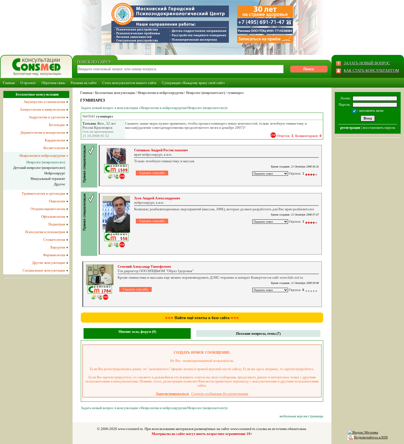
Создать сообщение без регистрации (219, 394)
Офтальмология (53, 216)
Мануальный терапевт (48, 179)
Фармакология (54, 255)
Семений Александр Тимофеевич (144, 266)
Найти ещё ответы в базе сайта (202, 318)
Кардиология (55, 140)
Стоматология (54, 240)
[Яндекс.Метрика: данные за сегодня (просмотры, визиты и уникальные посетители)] (363, 432)
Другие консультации (48, 263)
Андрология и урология (47, 117)
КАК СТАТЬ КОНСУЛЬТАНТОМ (371, 71)
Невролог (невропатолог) (205, 93)
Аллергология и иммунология (42, 109)
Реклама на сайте (84, 83)
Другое (59, 184)
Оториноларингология (48, 209)
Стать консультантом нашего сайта (129, 83)
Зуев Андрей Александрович (157, 198)
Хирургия (57, 247)
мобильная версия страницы (301, 416)
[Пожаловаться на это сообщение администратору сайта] (273, 135)
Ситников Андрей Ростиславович (161, 150)
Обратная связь (53, 83)
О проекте (28, 83)
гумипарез (235, 93)
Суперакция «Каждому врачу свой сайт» (193, 83)
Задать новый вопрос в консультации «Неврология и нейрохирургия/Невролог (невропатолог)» (154, 108)
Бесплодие (57, 125)
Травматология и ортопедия (43, 193)
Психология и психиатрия (45, 232)
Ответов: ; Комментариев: (299, 136)
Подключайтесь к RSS (371, 437)
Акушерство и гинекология (44, 102)
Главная (9, 83)
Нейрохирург (54, 173)
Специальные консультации (44, 270)
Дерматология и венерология (42, 132)
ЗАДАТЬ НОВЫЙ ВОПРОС (367, 63)
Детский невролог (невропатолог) (39, 168)
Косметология (54, 148)
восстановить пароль (379, 127)
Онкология (57, 201)
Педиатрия (56, 224)
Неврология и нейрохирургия (160, 93)
